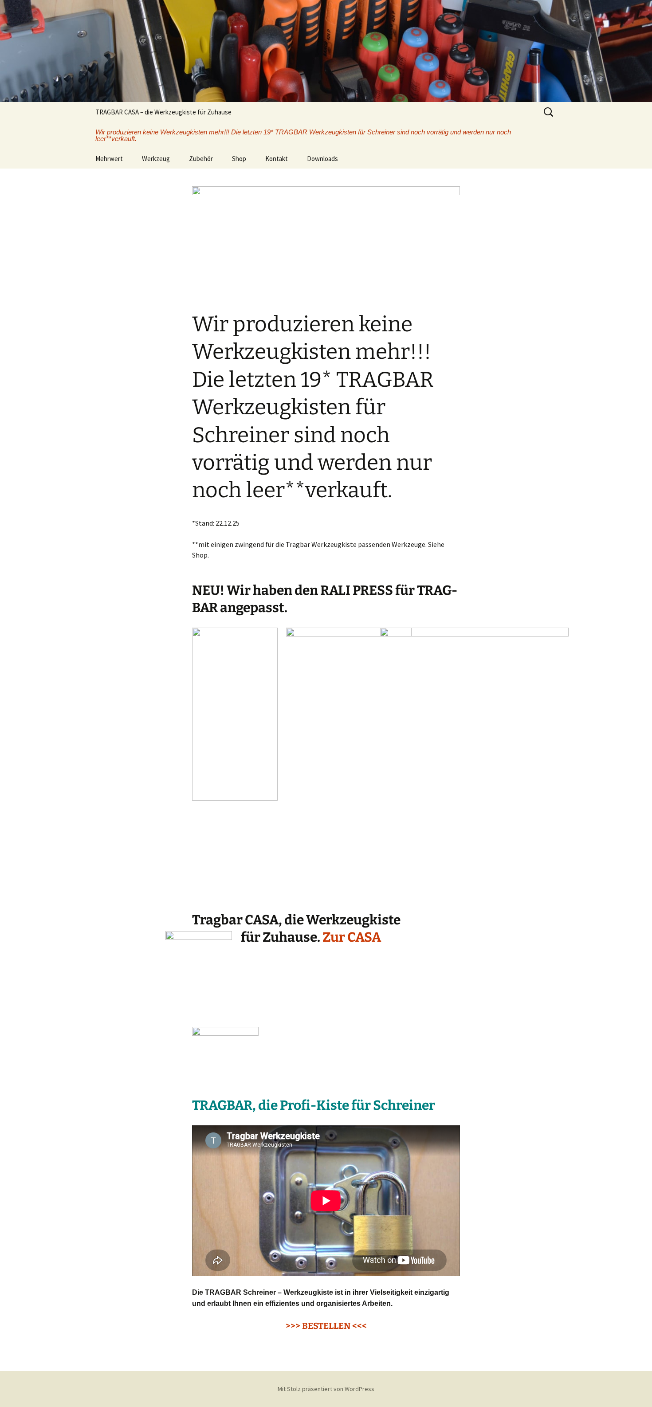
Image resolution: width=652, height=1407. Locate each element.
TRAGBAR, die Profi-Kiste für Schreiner (313, 1105)
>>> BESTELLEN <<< (326, 1326)
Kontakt (276, 158)
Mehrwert (109, 158)
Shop (239, 158)
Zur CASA (351, 937)
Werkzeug (156, 158)
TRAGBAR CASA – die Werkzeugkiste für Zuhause (163, 112)
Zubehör (201, 158)
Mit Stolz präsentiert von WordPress (326, 1389)
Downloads (322, 158)
